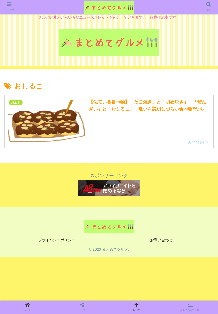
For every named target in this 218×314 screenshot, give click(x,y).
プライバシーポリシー (56, 240)
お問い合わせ (161, 240)
